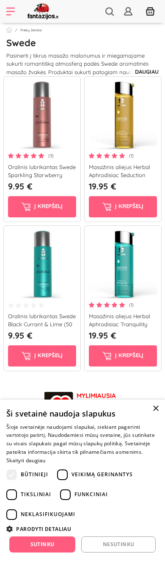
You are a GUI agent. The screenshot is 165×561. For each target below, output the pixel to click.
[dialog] (82, 480)
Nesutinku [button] (119, 544)
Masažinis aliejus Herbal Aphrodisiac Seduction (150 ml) (119, 175)
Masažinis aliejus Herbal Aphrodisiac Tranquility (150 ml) (119, 324)
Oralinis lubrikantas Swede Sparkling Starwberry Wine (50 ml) (42, 175)
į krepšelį (48, 206)
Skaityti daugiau (26, 460)
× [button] (155, 408)
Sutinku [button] (42, 544)
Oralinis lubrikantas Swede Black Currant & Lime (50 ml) (42, 324)
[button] (82, 529)
